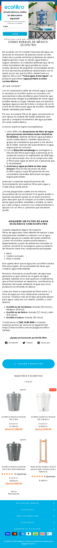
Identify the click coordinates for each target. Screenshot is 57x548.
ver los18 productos (14, 492)
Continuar (15, 34)
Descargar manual (27, 503)
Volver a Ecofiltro (30, 364)
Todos (28, 382)
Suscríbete (28, 522)
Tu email (5, 26)
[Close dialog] (54, 3)
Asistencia (27, 510)
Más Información (28, 516)
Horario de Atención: (27, 529)
